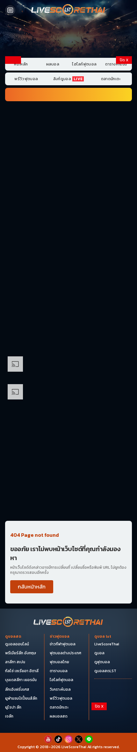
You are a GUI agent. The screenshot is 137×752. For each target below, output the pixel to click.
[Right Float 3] (124, 200)
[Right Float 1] (124, 91)
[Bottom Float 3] (68, 727)
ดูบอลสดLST (105, 671)
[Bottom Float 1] (68, 742)
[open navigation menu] (10, 10)
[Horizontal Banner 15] (68, 449)
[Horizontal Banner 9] (68, 339)
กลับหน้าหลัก (32, 586)
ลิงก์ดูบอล (68, 79)
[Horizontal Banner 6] (68, 257)
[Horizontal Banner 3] (68, 174)
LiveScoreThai (106, 644)
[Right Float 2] (124, 146)
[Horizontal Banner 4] (68, 202)
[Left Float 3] (13, 200)
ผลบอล (53, 64)
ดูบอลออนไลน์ (17, 644)
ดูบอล (99, 653)
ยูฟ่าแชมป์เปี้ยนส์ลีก (21, 698)
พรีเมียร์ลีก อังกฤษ (20, 653)
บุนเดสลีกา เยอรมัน (21, 680)
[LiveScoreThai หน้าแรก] (68, 622)
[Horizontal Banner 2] (68, 146)
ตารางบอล (59, 671)
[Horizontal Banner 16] (68, 477)
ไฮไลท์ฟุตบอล (84, 64)
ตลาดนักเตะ (111, 79)
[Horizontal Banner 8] (68, 311)
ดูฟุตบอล (102, 662)
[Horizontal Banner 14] (68, 422)
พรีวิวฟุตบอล (26, 79)
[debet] (68, 716)
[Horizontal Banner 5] (68, 229)
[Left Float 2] (13, 146)
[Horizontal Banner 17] (68, 504)
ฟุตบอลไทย (59, 662)
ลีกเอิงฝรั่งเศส (17, 689)
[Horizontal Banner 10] (68, 366)
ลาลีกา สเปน (15, 662)
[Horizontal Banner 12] (68, 394)
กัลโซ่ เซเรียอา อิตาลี (22, 671)
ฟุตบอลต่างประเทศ (65, 653)
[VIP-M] (68, 37)
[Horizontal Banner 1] (68, 119)
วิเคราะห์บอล (60, 689)
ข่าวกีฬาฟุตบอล (63, 644)
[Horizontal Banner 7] (68, 284)
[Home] (68, 10)
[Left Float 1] (13, 91)
